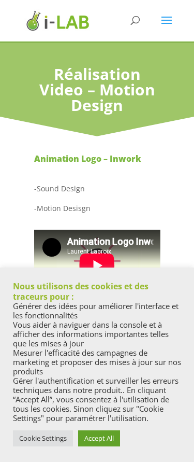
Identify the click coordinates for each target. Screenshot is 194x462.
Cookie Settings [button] (43, 438)
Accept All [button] (99, 438)
